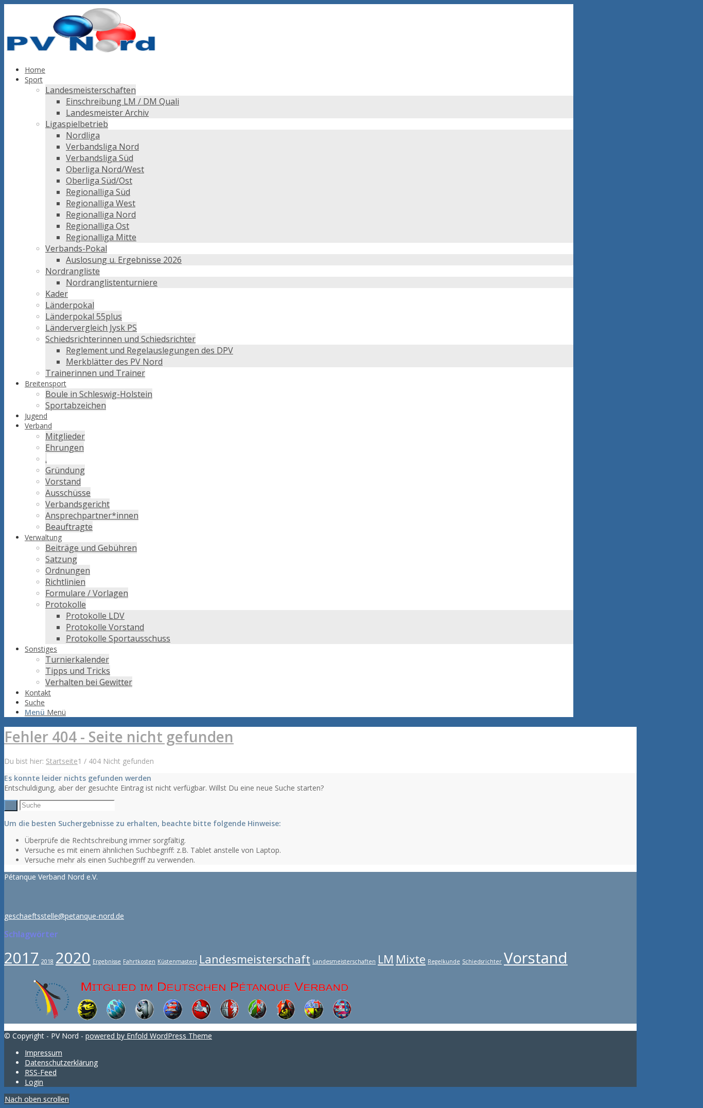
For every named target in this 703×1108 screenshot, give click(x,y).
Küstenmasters (177, 961)
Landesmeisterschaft (254, 959)
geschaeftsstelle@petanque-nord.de (64, 916)
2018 (47, 961)
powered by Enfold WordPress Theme (148, 1036)
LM (386, 959)
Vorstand (536, 958)
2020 (73, 958)
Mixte (411, 959)
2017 (21, 958)
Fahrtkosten (139, 961)
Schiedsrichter (482, 961)
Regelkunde (444, 961)
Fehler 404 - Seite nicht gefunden (119, 736)
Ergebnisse (107, 961)
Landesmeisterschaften (344, 961)
